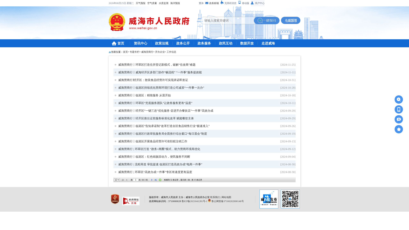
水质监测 (163, 3)
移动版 (245, 3)
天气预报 (140, 3)
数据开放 (247, 43)
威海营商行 (147, 52)
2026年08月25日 (118, 3)
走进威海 (268, 43)
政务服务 (204, 43)
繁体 (201, 3)
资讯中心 (140, 43)
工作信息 (171, 52)
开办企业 (160, 52)
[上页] (126, 179)
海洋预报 (175, 3)
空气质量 (152, 3)
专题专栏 (134, 52)
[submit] (266, 20)
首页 (121, 43)
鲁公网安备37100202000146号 (227, 201)
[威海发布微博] (268, 199)
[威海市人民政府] (151, 23)
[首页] (122, 179)
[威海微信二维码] (290, 199)
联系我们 (215, 197)
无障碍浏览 (230, 3)
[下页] (151, 179)
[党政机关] (115, 204)
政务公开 (183, 43)
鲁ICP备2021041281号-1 (194, 201)
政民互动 (225, 43)
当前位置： (117, 52)
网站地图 (226, 197)
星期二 (130, 3)
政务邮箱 (214, 3)
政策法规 (162, 43)
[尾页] (155, 179)
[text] (227, 20)
